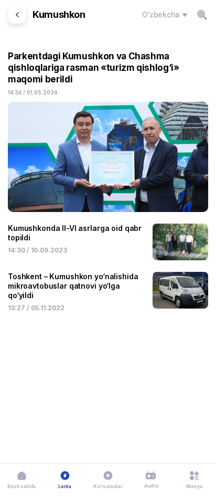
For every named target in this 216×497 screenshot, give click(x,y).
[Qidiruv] (202, 14)
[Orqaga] (17, 15)
